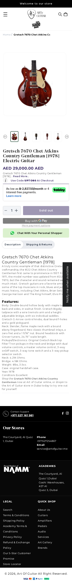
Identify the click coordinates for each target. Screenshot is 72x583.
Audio (42, 531)
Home (7, 34)
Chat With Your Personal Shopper (39, 233)
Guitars (43, 515)
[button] (60, 14)
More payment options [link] (36, 225)
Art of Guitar (27, 573)
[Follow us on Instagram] (63, 413)
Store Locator (12, 564)
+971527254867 (46, 440)
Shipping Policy (14, 520)
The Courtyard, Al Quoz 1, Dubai (18, 439)
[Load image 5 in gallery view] (58, 136)
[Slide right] (67, 136)
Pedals (42, 526)
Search (7, 509)
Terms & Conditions (16, 515)
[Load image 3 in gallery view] (36, 136)
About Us (44, 509)
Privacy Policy (12, 536)
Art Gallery (45, 542)
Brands (42, 547)
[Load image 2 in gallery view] (25, 136)
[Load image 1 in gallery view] (14, 136)
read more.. (21, 176)
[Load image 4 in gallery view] (47, 136)
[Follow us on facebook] (67, 413)
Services (43, 536)
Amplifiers (45, 520)
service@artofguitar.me (52, 448)
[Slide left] (5, 136)
